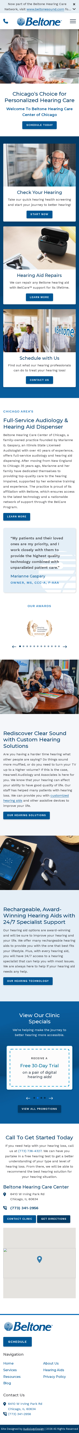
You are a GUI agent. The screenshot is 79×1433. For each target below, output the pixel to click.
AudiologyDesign (33, 1428)
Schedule (17, 1342)
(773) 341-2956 (19, 1414)
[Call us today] (5, 21)
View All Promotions (39, 1108)
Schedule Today (39, 124)
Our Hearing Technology (28, 980)
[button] (14, 647)
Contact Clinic (19, 1218)
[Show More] (74, 9)
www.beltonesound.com (45, 9)
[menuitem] (19, 1363)
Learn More (16, 516)
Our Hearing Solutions (26, 815)
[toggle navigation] (73, 21)
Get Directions (53, 1218)
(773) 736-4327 (30, 1151)
